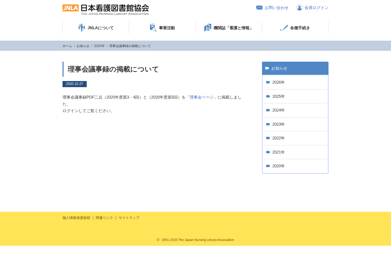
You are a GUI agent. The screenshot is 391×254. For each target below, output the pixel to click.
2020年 (99, 46)
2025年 (278, 96)
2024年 (278, 110)
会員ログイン (316, 7)
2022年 (278, 138)
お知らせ (83, 46)
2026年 (278, 82)
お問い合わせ (277, 7)
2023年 (278, 124)
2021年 (278, 152)
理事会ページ (202, 97)
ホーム (67, 46)
